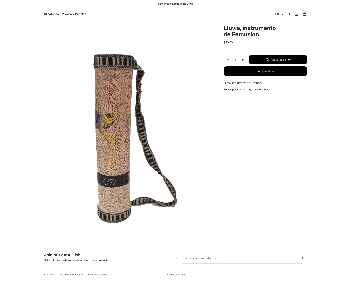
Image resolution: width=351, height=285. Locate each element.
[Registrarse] (301, 258)
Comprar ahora (265, 71)
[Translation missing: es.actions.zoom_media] (129, 133)
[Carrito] (305, 14)
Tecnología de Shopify (95, 274)
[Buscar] (289, 14)
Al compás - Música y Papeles (67, 274)
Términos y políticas (175, 274)
